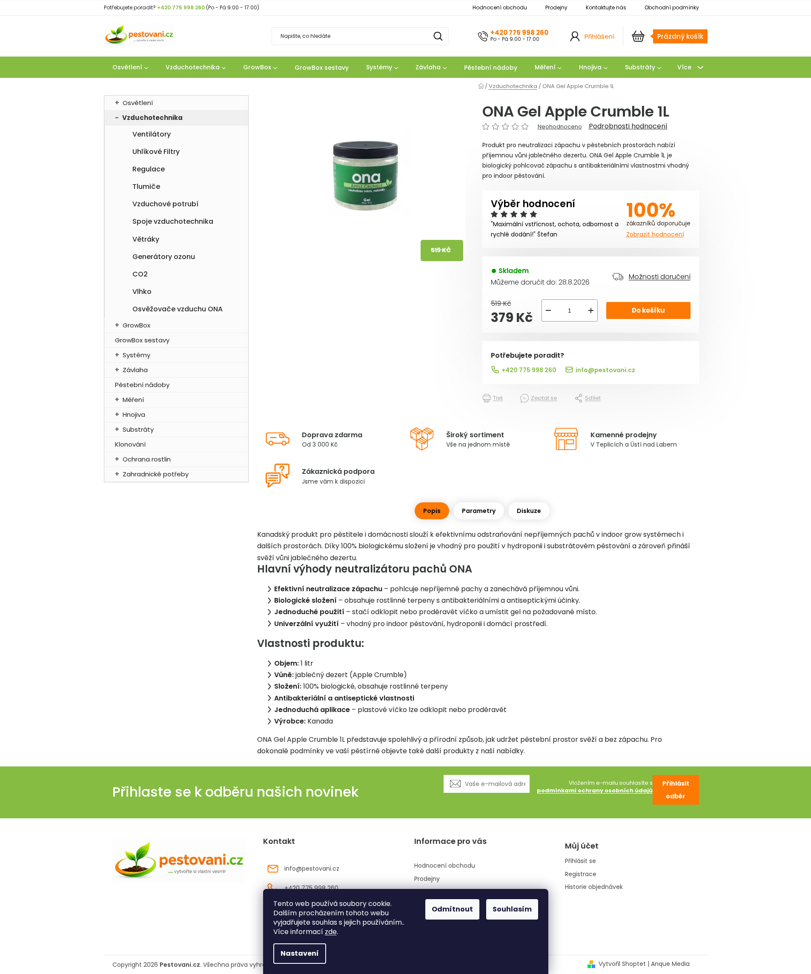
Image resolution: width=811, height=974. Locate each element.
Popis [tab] (432, 511)
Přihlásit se (580, 861)
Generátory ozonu (163, 257)
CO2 (140, 274)
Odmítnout (452, 909)
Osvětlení (138, 102)
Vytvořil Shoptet (622, 964)
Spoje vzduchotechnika (172, 221)
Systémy (136, 354)
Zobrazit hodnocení (655, 234)
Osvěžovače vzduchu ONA (177, 309)
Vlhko (142, 291)
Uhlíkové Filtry (156, 152)
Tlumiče (146, 186)
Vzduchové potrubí (165, 204)
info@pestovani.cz (605, 370)
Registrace (580, 874)
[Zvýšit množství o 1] (591, 310)
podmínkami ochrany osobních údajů (595, 790)
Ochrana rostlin (147, 459)
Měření (133, 399)
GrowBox (136, 325)
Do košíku (648, 310)
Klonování (130, 444)
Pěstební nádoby (142, 384)
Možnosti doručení (660, 277)
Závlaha (135, 369)
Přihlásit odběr (675, 789)
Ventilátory (151, 134)
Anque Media (670, 964)
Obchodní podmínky (672, 7)
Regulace (148, 169)
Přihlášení (599, 36)
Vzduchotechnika (152, 117)
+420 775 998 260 (519, 32)
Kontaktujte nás (606, 7)
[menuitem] (130, 68)
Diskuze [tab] (529, 511)
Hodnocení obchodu (500, 7)
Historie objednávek (594, 887)
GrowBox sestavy (142, 340)
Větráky (145, 239)
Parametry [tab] (479, 511)
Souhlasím (512, 909)
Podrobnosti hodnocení (628, 126)
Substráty (138, 429)
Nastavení (300, 953)
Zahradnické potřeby (156, 474)
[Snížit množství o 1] (548, 310)
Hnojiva (134, 414)
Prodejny (556, 7)
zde (331, 932)
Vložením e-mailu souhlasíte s (595, 787)
